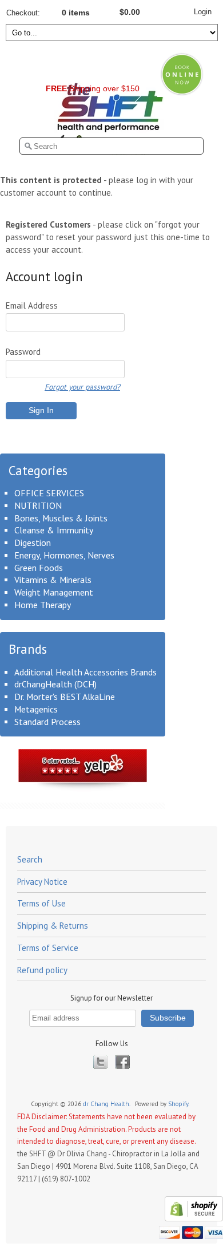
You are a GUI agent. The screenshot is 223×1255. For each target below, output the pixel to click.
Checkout (22, 13)
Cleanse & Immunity (53, 530)
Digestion (32, 542)
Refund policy (42, 970)
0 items (76, 13)
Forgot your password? (82, 387)
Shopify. (179, 1104)
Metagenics (36, 709)
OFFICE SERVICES (49, 493)
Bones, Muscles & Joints (60, 518)
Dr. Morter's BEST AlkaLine (64, 696)
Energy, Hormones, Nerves (64, 555)
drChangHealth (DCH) (55, 684)
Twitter (100, 1062)
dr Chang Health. (107, 1104)
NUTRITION (38, 505)
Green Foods (38, 567)
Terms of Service (47, 947)
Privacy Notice (42, 881)
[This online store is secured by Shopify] (192, 1219)
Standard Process (47, 721)
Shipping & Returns (52, 925)
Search (29, 859)
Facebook (123, 1062)
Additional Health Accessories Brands (85, 672)
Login (203, 11)
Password (23, 351)
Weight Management (53, 592)
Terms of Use (41, 903)
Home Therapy (42, 604)
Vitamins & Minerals (52, 579)
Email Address (32, 305)
